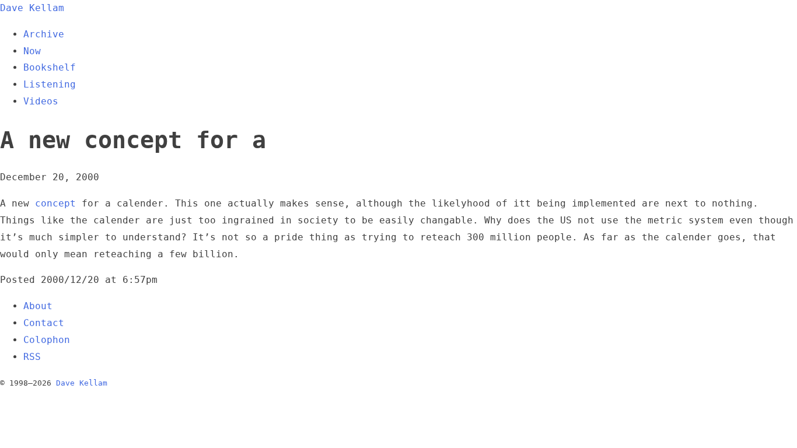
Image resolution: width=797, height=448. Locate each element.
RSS (32, 356)
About (38, 306)
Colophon (46, 339)
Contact (43, 322)
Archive (43, 34)
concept (55, 203)
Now (32, 51)
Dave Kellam (32, 7)
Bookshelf (49, 67)
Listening (49, 84)
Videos (40, 101)
